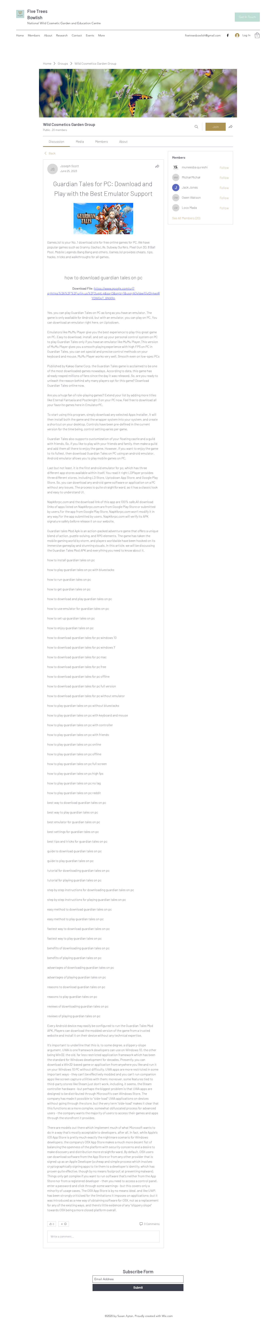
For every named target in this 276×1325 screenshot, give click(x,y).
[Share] (157, 166)
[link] (56, 141)
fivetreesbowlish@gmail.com (203, 35)
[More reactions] (63, 1224)
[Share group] (230, 126)
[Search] (196, 127)
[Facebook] (228, 35)
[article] (103, 703)
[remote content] (103, 219)
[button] (257, 35)
